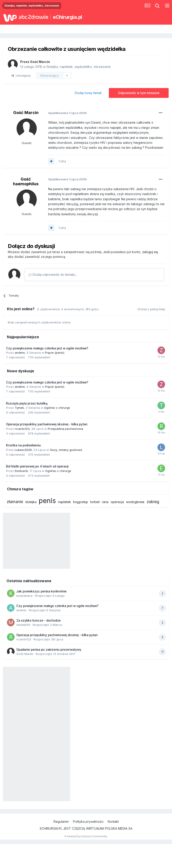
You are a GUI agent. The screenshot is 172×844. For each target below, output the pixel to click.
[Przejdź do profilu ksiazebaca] (11, 593)
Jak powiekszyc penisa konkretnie (41, 591)
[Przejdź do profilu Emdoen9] (161, 468)
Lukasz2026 (23, 450)
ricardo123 (22, 429)
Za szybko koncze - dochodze (38, 620)
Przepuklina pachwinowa (65, 429)
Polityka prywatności (88, 821)
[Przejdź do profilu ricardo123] (161, 426)
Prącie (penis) (54, 352)
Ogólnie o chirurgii (57, 407)
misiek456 (23, 625)
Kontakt (113, 821)
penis (47, 501)
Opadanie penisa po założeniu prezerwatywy (48, 649)
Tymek (19, 407)
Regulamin (61, 821)
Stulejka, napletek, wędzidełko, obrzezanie (78, 67)
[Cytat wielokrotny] (51, 161)
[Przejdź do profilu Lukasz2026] (161, 447)
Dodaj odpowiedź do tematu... (54, 274)
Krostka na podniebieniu (23, 445)
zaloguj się (150, 252)
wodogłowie (135, 502)
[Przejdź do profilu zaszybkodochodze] (161, 350)
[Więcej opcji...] (160, 113)
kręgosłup (80, 502)
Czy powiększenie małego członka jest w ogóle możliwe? (47, 348)
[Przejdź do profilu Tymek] (161, 405)
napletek (64, 502)
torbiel (95, 502)
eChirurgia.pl (67, 17)
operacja (117, 502)
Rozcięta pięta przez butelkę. (27, 403)
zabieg (153, 501)
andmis (20, 352)
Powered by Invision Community (86, 836)
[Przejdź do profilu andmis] (11, 608)
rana (105, 502)
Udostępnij (22, 75)
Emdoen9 (21, 471)
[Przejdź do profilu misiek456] (11, 622)
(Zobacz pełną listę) (151, 309)
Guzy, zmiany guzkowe (66, 450)
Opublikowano (67, 113)
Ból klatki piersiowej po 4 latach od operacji (37, 466)
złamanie (15, 501)
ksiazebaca (24, 595)
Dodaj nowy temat (88, 93)
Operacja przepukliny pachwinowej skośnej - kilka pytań (46, 424)
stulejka (31, 502)
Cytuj (62, 161)
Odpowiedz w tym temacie (138, 93)
